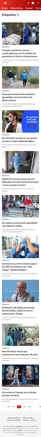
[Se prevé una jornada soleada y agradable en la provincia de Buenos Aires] (20, 77)
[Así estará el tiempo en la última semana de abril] (20, 376)
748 (24, 406)
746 (14, 406)
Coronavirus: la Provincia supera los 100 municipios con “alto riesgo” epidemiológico (19, 266)
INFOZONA (19, 426)
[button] (28, 3)
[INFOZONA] (7, 3)
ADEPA (20, 430)
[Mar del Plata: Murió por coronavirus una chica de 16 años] (20, 335)
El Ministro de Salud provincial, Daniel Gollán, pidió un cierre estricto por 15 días (18, 310)
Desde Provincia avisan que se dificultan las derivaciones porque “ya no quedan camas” (20, 182)
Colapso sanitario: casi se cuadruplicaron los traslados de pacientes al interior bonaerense (19, 53)
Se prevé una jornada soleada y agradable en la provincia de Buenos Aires (18, 97)
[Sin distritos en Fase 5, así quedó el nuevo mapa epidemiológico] (20, 121)
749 (30, 406)
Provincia (5, 47)
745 (9, 406)
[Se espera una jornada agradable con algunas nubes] (20, 206)
